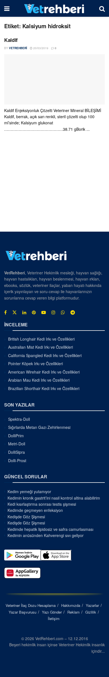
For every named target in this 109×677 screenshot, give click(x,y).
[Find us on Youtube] (43, 312)
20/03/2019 (40, 48)
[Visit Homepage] (54, 8)
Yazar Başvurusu (22, 612)
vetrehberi (18, 48)
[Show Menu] (7, 8)
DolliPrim (16, 435)
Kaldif (11, 40)
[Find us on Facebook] (5, 312)
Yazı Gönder (52, 612)
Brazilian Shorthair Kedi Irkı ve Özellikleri (43, 388)
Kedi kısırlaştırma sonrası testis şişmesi (42, 504)
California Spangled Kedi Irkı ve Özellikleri (45, 355)
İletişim (54, 618)
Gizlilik (90, 612)
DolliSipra (16, 452)
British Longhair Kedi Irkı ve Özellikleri (41, 339)
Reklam (73, 612)
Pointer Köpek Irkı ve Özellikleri (35, 363)
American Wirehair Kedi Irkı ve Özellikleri (44, 372)
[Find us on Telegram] (72, 312)
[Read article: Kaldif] (54, 79)
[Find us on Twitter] (14, 312)
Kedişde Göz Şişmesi (26, 516)
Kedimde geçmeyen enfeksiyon (35, 510)
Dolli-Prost (17, 460)
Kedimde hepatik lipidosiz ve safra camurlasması (50, 529)
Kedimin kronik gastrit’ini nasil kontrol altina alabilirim (54, 498)
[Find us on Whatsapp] (63, 312)
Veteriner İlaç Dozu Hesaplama (31, 605)
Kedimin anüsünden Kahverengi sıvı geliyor (46, 535)
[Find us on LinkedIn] (24, 312)
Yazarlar (92, 605)
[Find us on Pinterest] (34, 312)
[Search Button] (102, 8)
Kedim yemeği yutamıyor (29, 491)
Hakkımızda (70, 605)
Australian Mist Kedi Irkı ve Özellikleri (40, 347)
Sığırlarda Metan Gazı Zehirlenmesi (39, 427)
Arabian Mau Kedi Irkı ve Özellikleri (39, 380)
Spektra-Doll (19, 419)
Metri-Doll (16, 443)
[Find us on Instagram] (53, 312)
